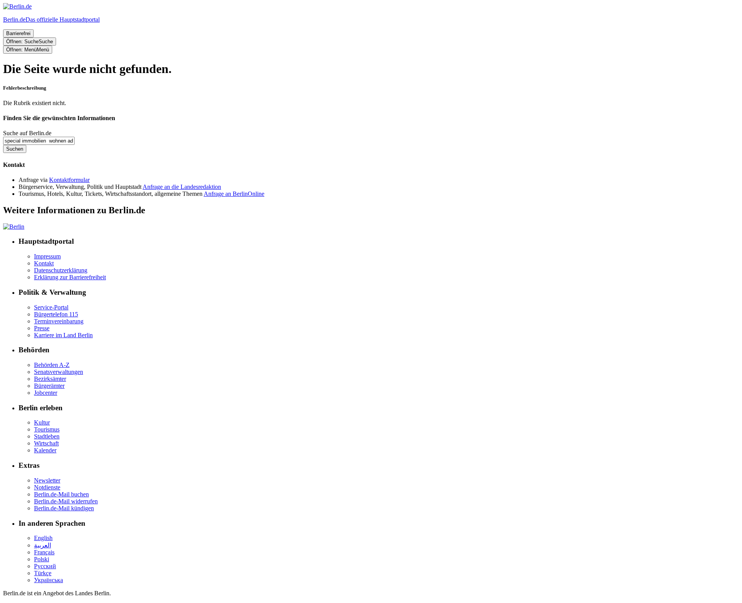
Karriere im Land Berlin (63, 335)
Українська (48, 580)
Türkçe (42, 573)
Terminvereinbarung (58, 321)
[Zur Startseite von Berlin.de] (13, 226)
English (43, 538)
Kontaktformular (69, 180)
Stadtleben (47, 436)
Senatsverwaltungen (58, 372)
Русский (45, 566)
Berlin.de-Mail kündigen (64, 508)
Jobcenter (45, 392)
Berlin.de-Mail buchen (61, 494)
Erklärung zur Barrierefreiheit (70, 277)
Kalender (45, 450)
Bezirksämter (50, 378)
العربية (42, 545)
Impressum (47, 256)
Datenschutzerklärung (60, 270)
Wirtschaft (46, 443)
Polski (41, 559)
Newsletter (47, 480)
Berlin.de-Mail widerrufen (66, 501)
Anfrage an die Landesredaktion (182, 186)
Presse (41, 328)
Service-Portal (51, 307)
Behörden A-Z (52, 365)
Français (44, 552)
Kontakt (44, 263)
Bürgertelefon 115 (56, 314)
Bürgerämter (49, 385)
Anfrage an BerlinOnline (234, 193)
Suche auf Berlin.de (27, 133)
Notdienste (47, 487)
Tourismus (47, 429)
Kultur (42, 422)
